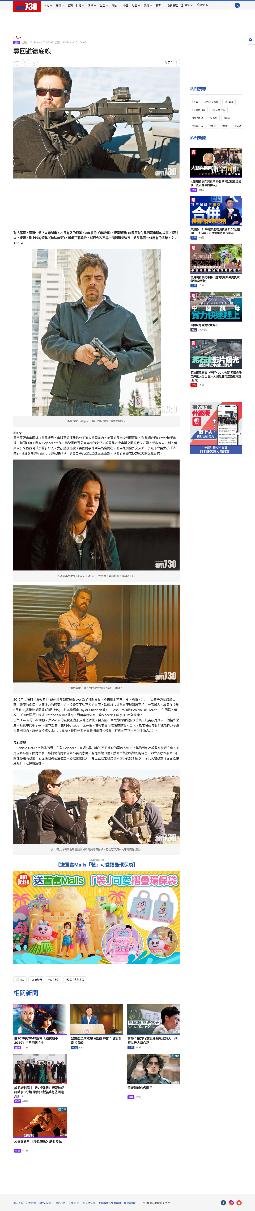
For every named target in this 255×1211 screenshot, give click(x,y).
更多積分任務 (145, 1189)
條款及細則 (130, 1202)
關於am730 (45, 1202)
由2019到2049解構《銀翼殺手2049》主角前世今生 (36, 1040)
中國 (194, 384)
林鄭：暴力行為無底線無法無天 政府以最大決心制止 (152, 1040)
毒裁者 (20, 979)
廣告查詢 (18, 1202)
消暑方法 (198, 125)
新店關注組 (219, 109)
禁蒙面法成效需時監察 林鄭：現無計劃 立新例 (96, 1040)
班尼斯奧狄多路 (75, 979)
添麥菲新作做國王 (140, 1088)
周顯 (238, 125)
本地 (74, 1047)
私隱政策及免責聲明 (110, 1202)
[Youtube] (239, 1202)
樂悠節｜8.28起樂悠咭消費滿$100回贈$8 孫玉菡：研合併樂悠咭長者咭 (215, 231)
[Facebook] (223, 1202)
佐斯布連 (54, 979)
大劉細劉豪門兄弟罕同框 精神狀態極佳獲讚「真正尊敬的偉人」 (215, 183)
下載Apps (74, 1202)
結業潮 (229, 101)
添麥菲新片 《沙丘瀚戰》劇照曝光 (38, 1141)
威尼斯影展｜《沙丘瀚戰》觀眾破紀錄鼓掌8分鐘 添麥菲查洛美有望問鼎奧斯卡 (39, 1092)
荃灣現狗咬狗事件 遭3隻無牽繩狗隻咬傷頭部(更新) (215, 279)
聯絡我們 (60, 1202)
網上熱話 (198, 117)
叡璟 (227, 117)
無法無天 (37, 979)
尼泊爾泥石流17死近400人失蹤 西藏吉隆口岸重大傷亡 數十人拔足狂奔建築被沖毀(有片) (216, 376)
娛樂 (16, 42)
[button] (189, 5)
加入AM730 (89, 1202)
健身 (213, 125)
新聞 (194, 329)
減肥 (225, 125)
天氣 (195, 101)
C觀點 (214, 117)
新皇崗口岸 (199, 109)
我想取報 (31, 1202)
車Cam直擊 (212, 101)
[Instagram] (231, 1202)
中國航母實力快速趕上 (204, 325)
